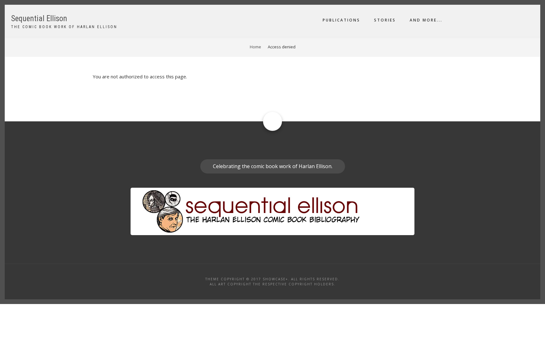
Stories (385, 20)
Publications (341, 20)
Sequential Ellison (39, 18)
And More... (426, 20)
